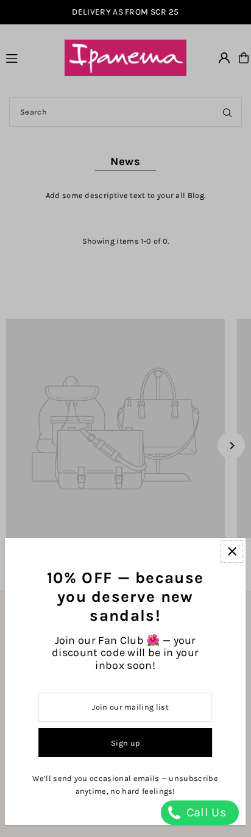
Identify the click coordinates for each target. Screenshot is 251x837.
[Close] (231, 551)
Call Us (205, 812)
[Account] (224, 57)
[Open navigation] (29, 57)
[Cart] (244, 57)
